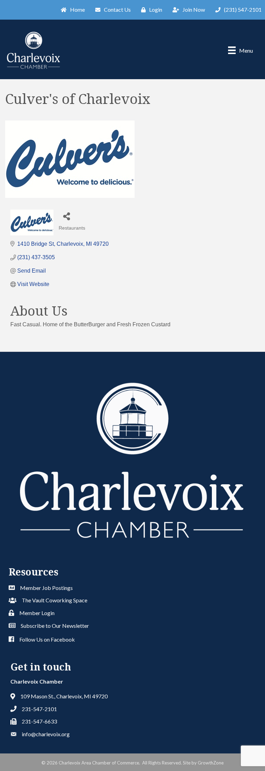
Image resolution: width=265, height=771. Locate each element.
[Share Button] (66, 216)
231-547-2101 (39, 709)
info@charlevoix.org (46, 734)
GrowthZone (211, 762)
